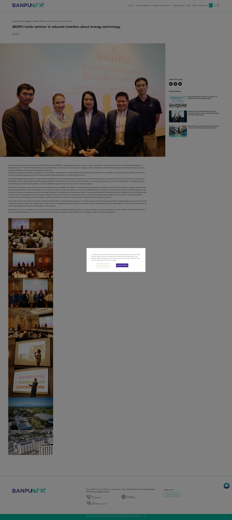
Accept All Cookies (122, 265)
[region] (116, 260)
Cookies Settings (103, 265)
